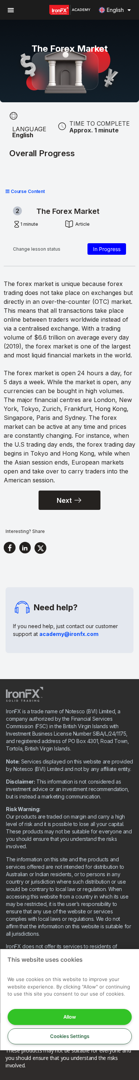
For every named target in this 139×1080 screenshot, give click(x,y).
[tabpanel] (69, 382)
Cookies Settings (69, 1036)
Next (64, 500)
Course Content (27, 191)
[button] (11, 10)
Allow (69, 1017)
